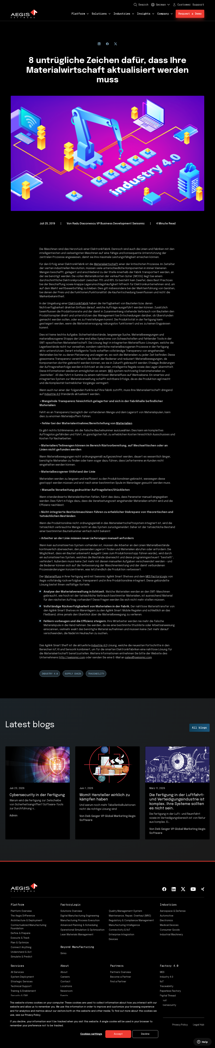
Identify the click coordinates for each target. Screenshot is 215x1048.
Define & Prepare (20, 933)
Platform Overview (21, 911)
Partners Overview (120, 972)
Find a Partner (118, 981)
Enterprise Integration (121, 934)
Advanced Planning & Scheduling (79, 925)
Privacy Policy (180, 1025)
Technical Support (21, 986)
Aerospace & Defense (173, 911)
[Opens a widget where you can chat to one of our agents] (202, 1042)
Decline (145, 1034)
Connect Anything (21, 947)
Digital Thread (168, 996)
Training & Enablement (23, 991)
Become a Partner (120, 977)
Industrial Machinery (171, 934)
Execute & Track (20, 938)
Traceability (96, 673)
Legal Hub (198, 1025)
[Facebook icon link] (164, 889)
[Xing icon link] (202, 889)
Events (64, 996)
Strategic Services (22, 981)
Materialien (124, 423)
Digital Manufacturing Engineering (79, 916)
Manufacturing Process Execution (80, 920)
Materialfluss (53, 576)
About (64, 972)
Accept (118, 1034)
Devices (113, 939)
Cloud (163, 1000)
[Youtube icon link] (193, 889)
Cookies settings (91, 1034)
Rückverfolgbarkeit (75, 606)
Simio (63, 953)
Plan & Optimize (20, 943)
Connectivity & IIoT (119, 930)
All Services (17, 972)
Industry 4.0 (50, 673)
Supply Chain (73, 673)
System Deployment (22, 977)
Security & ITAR (19, 996)
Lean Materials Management (76, 934)
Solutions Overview (71, 911)
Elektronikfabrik (78, 303)
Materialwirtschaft (106, 264)
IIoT (162, 981)
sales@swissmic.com (138, 657)
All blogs (199, 727)
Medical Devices (169, 925)
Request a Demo (190, 13)
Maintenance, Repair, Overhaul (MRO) (130, 916)
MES (110, 371)
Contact (65, 981)
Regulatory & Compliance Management (131, 920)
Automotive (166, 916)
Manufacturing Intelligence (124, 925)
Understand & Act (21, 952)
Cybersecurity (168, 1005)
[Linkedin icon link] (174, 889)
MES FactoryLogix (156, 576)
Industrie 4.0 (52, 394)
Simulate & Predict (21, 957)
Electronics (166, 920)
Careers (65, 977)
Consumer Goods (170, 930)
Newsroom (66, 991)
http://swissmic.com (72, 657)
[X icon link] (183, 889)
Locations (66, 986)
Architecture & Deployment (26, 920)
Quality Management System (125, 911)
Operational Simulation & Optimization (82, 930)
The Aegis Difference (23, 916)
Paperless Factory (170, 991)
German (161, 4)
